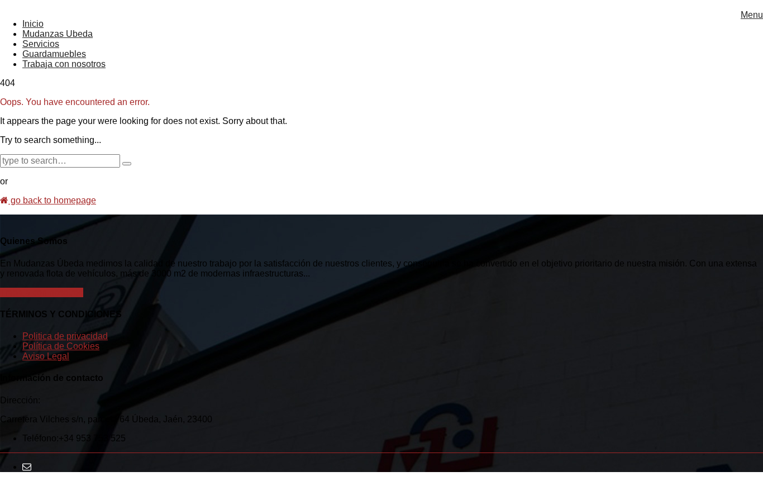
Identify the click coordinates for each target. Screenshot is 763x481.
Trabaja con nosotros (64, 64)
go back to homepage (52, 200)
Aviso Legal (45, 356)
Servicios (40, 44)
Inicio (33, 23)
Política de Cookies (60, 346)
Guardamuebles (54, 54)
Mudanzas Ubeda (57, 34)
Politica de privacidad (65, 336)
